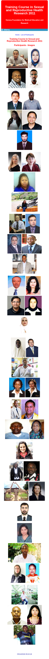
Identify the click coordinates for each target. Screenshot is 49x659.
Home (17, 35)
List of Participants (27, 35)
